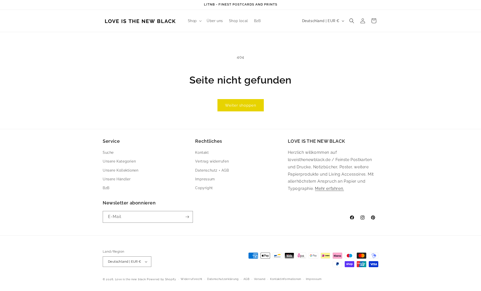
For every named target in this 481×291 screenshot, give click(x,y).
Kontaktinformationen (285, 279)
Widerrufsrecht (191, 279)
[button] (194, 21)
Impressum (205, 179)
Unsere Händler (117, 179)
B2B (106, 188)
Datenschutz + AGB (212, 170)
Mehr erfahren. (329, 188)
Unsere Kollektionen (120, 170)
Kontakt (202, 153)
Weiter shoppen (240, 105)
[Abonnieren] (187, 217)
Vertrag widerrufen (212, 162)
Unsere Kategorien (119, 162)
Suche (108, 153)
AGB (247, 279)
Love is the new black (130, 279)
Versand (259, 279)
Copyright (204, 188)
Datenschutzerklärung (223, 279)
